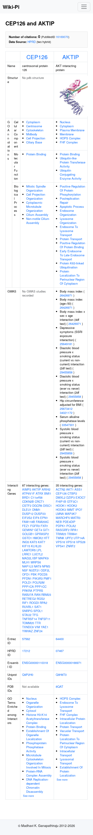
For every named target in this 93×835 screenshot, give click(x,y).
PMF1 (47, 578)
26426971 (66, 295)
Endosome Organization (68, 212)
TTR (38, 623)
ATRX (39, 493)
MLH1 (26, 562)
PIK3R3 (38, 578)
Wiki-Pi (11, 7)
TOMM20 (28, 623)
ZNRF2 (70, 546)
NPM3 (46, 566)
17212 (26, 651)
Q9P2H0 (27, 674)
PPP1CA (28, 586)
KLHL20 (36, 546)
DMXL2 (60, 497)
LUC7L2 (37, 554)
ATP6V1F (28, 493)
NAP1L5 (27, 566)
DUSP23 (40, 513)
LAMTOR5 (29, 550)
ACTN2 (60, 489)
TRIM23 (61, 534)
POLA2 (71, 526)
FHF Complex (69, 142)
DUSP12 (27, 513)
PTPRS (38, 590)
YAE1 (44, 627)
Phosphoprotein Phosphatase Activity (36, 747)
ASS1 (78, 489)
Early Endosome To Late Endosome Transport (72, 255)
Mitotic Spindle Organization (36, 188)
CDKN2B (28, 501)
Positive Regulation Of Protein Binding (72, 245)
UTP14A (79, 538)
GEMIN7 (27, 530)
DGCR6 (37, 505)
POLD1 (27, 582)
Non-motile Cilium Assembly (37, 221)
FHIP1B (61, 501)
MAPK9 (43, 558)
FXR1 (44, 526)
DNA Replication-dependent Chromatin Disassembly (37, 785)
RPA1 (74, 530)
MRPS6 (36, 562)
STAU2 (26, 615)
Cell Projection (35, 138)
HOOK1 (61, 505)
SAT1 (38, 607)
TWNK (60, 538)
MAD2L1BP (29, 558)
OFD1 (26, 574)
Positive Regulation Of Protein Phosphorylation (72, 190)
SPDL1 (38, 611)
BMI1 (47, 493)
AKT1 (70, 489)
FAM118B (28, 522)
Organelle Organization (34, 704)
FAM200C (42, 522)
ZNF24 (38, 631)
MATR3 (75, 518)
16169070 (62, 37)
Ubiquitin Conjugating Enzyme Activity (70, 174)
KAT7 (41, 542)
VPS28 (80, 542)
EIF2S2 (27, 518)
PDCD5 (42, 574)
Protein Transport (71, 239)
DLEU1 (26, 509)
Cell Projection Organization (35, 196)
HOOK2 (72, 505)
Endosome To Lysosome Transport (69, 231)
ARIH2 (46, 489)
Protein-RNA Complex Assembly (39, 773)
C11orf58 (36, 497)
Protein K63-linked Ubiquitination (72, 265)
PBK (34, 574)
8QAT (59, 686)
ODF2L (45, 570)
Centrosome (34, 126)
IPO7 (78, 509)
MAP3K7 (71, 513)
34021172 (66, 413)
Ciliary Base (34, 142)
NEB (59, 522)
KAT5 (33, 542)
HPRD (32, 42)
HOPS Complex (70, 138)
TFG (35, 615)
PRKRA (27, 590)
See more (28, 795)
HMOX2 (38, 538)
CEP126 (37, 57)
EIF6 (36, 518)
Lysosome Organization (68, 221)
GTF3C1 (72, 501)
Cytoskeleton (34, 130)
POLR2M (38, 582)
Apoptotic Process (72, 206)
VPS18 (70, 542)
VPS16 (60, 542)
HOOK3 (61, 509)
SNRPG (27, 611)
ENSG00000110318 (35, 663)
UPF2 (69, 538)
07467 (60, 651)
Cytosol (31, 710)
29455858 (66, 372)
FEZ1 (25, 526)
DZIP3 (70, 497)
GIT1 (46, 530)
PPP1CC (40, 586)
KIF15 (26, 546)
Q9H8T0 (61, 674)
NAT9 (37, 566)
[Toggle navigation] (84, 6)
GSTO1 (27, 538)
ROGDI (34, 603)
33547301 (68, 425)
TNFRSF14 (29, 619)
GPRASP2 (42, 534)
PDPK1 (60, 526)
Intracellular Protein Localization (72, 721)
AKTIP (70, 57)
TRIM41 (72, 534)
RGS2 (41, 598)
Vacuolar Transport (72, 731)
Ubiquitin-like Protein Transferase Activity (72, 162)
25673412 (66, 408)
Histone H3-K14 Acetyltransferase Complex (37, 718)
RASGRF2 (63, 530)
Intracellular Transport (67, 753)
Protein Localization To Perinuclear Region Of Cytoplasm (72, 277)
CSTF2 (26, 505)
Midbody (31, 134)
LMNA (60, 513)
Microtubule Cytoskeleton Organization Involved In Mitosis (38, 761)
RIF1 (25, 603)
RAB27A (27, 594)
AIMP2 (26, 489)
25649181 (66, 344)
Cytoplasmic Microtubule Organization (34, 206)
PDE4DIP (69, 522)
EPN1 (44, 518)
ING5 (25, 542)
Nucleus (65, 122)
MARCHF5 (63, 518)
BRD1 (26, 497)
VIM (37, 627)
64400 (60, 639)
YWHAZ (27, 631)
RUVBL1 (27, 607)
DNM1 (36, 509)
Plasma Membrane (72, 130)
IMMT (70, 509)
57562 (26, 639)
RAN (37, 594)
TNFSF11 (44, 619)
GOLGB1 (28, 534)
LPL (39, 550)
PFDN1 (27, 578)
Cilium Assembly (37, 214)
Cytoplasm (33, 122)
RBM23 (46, 594)
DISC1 (47, 505)
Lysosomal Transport (67, 761)
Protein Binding (36, 154)
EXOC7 (80, 497)
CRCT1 (39, 501)
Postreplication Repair (69, 200)
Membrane (67, 134)
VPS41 (60, 546)
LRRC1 (26, 554)
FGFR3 (35, 526)
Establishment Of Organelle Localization (37, 735)
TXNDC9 (28, 627)
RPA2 (43, 603)
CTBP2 (72, 493)
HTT (46, 538)
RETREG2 (29, 598)
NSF (25, 570)
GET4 (38, 530)
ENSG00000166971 (68, 663)
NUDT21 (34, 570)
